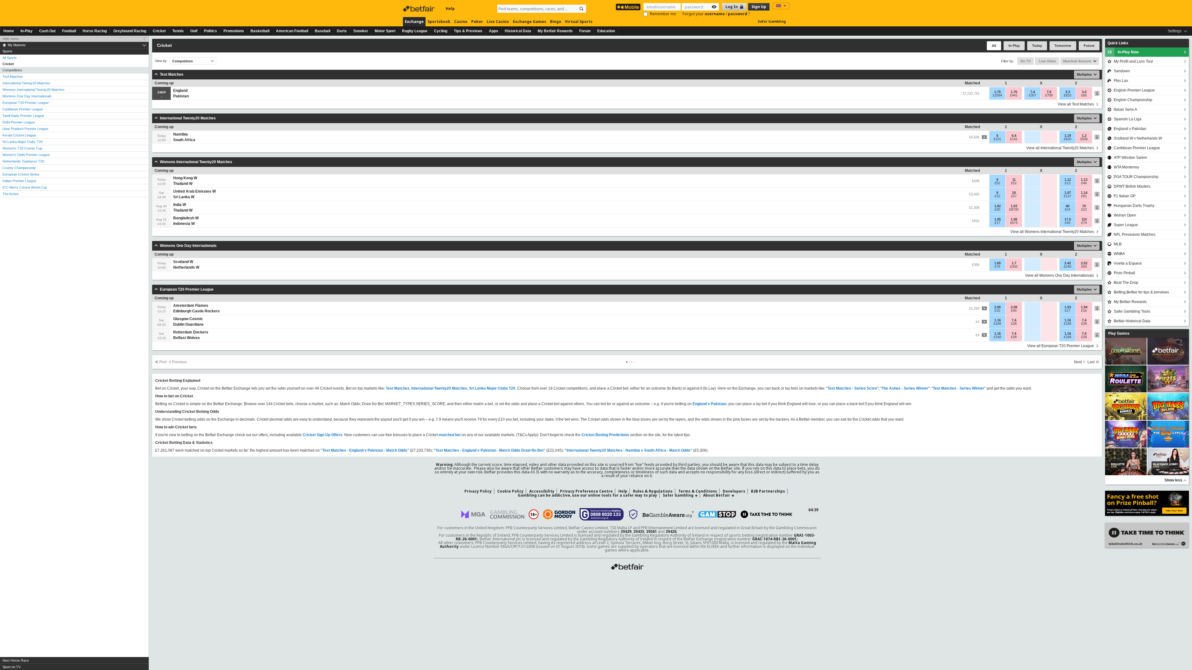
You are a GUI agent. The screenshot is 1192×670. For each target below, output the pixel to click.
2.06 (997, 307)
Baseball (322, 31)
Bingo (555, 21)
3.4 (1084, 91)
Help (450, 8)
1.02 (997, 206)
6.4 (1014, 135)
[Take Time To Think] (767, 514)
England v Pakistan (709, 404)
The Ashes (10, 194)
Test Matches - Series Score (852, 388)
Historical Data (518, 31)
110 (1084, 219)
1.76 (1014, 91)
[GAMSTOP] (717, 514)
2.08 (1014, 307)
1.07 (1067, 192)
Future (1089, 45)
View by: (161, 61)
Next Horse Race (15, 660)
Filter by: (1007, 61)
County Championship (19, 168)
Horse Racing (95, 31)
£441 (1014, 95)
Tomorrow (1062, 45)
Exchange (414, 21)
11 (1014, 179)
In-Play (26, 31)
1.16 (997, 320)
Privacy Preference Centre (586, 491)
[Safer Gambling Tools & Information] (633, 514)
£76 (997, 266)
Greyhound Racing (129, 31)
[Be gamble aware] (668, 514)
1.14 (1084, 192)
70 (1084, 206)
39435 (638, 531)
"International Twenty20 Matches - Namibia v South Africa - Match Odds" (628, 450)
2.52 (1084, 263)
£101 (997, 139)
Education (606, 31)
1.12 (1067, 179)
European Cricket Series (20, 174)
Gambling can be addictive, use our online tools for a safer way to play (587, 495)
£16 (1084, 310)
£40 (1067, 222)
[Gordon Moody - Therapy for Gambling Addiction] (559, 514)
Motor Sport (385, 31)
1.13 (1084, 179)
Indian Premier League (19, 181)
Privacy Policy (478, 491)
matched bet (450, 435)
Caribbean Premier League (22, 109)
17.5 (1067, 219)
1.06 (1014, 219)
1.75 (997, 91)
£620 (1067, 139)
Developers (734, 491)
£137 (1067, 196)
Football (69, 31)
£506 (1084, 139)
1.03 (1014, 206)
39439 (626, 531)
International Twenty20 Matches (26, 83)
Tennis (178, 31)
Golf (193, 31)
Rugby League (414, 31)
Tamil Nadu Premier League (23, 116)
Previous (179, 362)
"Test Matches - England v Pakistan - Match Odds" (365, 450)
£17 (997, 222)
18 (1014, 192)
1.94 (1084, 307)
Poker (477, 21)
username (715, 13)
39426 (671, 531)
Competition (182, 61)
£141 (1014, 139)
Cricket (159, 31)
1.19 (1067, 135)
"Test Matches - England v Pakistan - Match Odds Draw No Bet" (489, 450)
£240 (1067, 266)
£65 (1084, 95)
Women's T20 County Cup (22, 148)
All (994, 45)
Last (1091, 362)
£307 (1032, 95)
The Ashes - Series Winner (905, 388)
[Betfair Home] (419, 8)
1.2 (1084, 135)
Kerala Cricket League (19, 135)
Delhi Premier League (18, 122)
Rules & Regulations (653, 491)
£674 (1014, 222)
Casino (460, 21)
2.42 (1067, 263)
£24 (1067, 209)
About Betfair (716, 495)
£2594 (997, 95)
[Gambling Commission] (507, 514)
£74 (1084, 222)
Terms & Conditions (697, 491)
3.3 (1067, 91)
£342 (1014, 266)
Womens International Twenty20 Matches (33, 90)
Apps (493, 31)
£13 (1067, 183)
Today (1037, 45)
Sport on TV (11, 667)
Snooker (360, 31)
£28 (1014, 323)
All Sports (9, 58)
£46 (1084, 183)
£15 (997, 310)
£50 (1084, 266)
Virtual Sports (579, 21)
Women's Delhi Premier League (26, 155)
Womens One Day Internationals (27, 96)
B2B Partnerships (768, 491)
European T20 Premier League (25, 103)
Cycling (440, 31)
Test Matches (12, 76)
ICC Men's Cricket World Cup (24, 187)
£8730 (1013, 209)
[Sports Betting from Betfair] (628, 7)
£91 (1084, 196)
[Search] (581, 9)
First (162, 362)
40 (1067, 206)
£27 (1014, 196)
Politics (210, 31)
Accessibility (541, 491)
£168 (997, 323)
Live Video (1047, 61)
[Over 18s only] (534, 514)
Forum (585, 31)
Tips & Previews (468, 31)
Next (1078, 362)
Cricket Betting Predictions (605, 435)
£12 (997, 196)
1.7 (1014, 263)
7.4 (1032, 91)
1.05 (997, 219)
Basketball (260, 31)
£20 (997, 209)
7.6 (1049, 91)
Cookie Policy (510, 491)
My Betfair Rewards (555, 31)
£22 (1084, 209)
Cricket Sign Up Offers (322, 435)
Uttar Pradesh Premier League (25, 129)
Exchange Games (529, 21)
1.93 (1067, 307)
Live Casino (498, 21)
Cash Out (47, 31)
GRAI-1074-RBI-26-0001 (774, 539)
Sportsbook (438, 21)
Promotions (234, 31)
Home (8, 31)
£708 (1049, 95)
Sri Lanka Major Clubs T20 (22, 142)
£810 (1067, 95)
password (738, 13)
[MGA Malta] (473, 514)
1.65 (997, 263)
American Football (292, 31)
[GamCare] (602, 514)
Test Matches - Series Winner (958, 388)
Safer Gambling (772, 21)
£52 (997, 183)
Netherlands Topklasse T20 (23, 161)
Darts (342, 31)
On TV (1025, 61)
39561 (651, 531)
